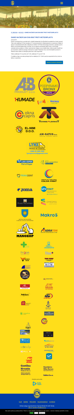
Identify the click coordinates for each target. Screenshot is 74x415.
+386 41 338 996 (32, 407)
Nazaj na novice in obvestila (54, 62)
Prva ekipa (33, 402)
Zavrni (36, 413)
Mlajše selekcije (43, 402)
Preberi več (42, 413)
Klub (20, 402)
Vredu (31, 413)
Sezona (25, 402)
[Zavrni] (72, 412)
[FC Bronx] (12, 3)
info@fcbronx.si (42, 407)
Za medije (52, 402)
